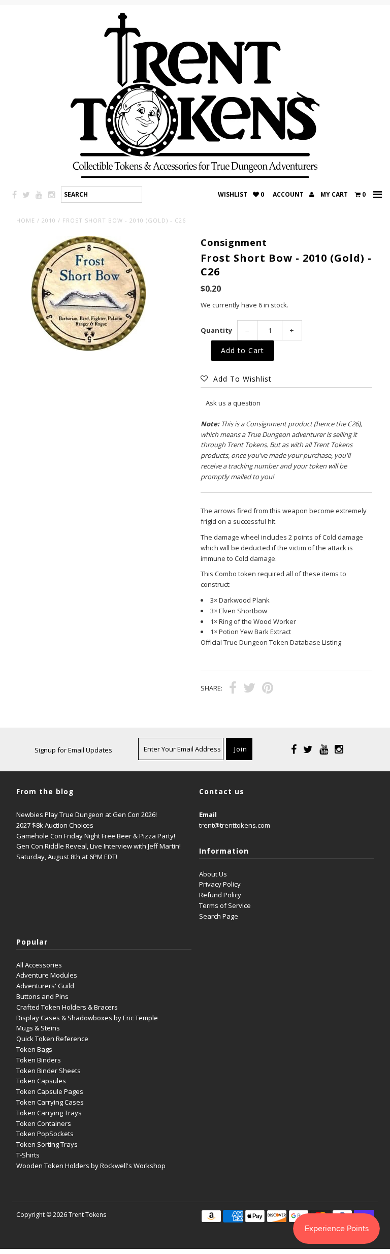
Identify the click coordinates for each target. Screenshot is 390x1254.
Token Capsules (41, 1080)
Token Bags (34, 1049)
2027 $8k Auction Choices (54, 825)
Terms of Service (225, 905)
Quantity (216, 330)
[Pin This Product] (267, 689)
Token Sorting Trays (47, 1144)
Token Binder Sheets (48, 1070)
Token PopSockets (45, 1133)
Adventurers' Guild (45, 985)
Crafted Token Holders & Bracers (67, 1007)
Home (25, 220)
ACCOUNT (289, 194)
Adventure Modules (46, 975)
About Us (213, 874)
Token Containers (43, 1123)
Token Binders (38, 1059)
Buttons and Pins (42, 996)
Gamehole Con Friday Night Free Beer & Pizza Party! (95, 835)
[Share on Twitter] (249, 689)
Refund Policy (220, 894)
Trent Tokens (87, 1214)
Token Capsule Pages (49, 1091)
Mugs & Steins (38, 1027)
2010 (49, 220)
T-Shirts (28, 1154)
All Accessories (39, 964)
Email (208, 814)
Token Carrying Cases (50, 1102)
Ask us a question (233, 402)
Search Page (218, 916)
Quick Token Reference (52, 1038)
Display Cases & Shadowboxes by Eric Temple (87, 1017)
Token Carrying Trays (49, 1112)
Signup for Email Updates (73, 750)
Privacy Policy (220, 884)
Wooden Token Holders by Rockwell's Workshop (91, 1165)
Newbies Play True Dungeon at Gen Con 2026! (86, 814)
